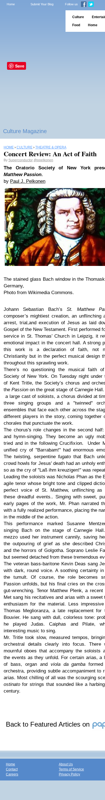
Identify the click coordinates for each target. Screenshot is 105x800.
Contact (12, 769)
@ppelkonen (43, 160)
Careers (12, 774)
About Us (66, 764)
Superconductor (20, 160)
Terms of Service (71, 769)
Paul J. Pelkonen (27, 181)
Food (76, 25)
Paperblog (31, 21)
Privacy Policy (69, 774)
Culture (78, 17)
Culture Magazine (25, 131)
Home (11, 4)
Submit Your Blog (42, 4)
